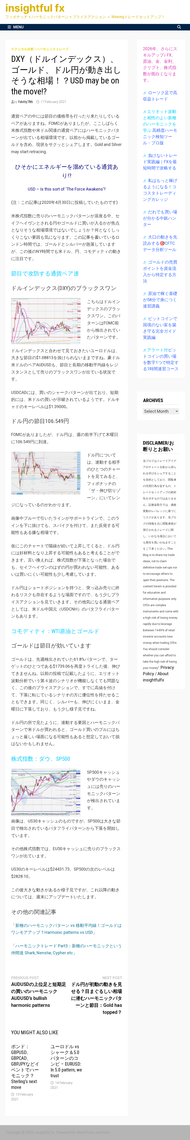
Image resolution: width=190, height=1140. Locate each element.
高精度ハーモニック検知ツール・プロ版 (160, 136)
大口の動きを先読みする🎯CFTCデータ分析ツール (160, 243)
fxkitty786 (25, 102)
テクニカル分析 (22, 49)
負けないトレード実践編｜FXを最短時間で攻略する (160, 161)
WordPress (85, 1132)
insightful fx (35, 8)
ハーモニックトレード (52, 49)
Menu (18, 27)
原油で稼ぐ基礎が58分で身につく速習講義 (160, 299)
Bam (106, 1132)
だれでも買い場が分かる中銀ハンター (160, 218)
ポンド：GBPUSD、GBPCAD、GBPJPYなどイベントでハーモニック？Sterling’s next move (25, 1067)
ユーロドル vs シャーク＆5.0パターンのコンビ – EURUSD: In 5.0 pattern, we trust (66, 1061)
